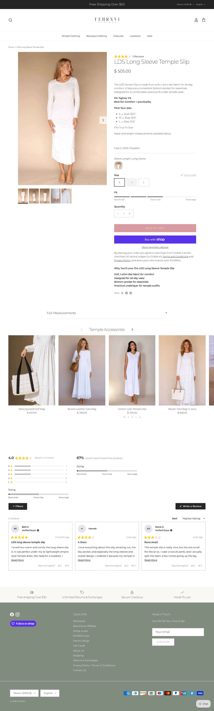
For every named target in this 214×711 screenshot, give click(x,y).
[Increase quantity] (130, 213)
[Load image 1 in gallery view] (62, 118)
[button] (155, 56)
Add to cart (155, 228)
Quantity (119, 206)
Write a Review (194, 507)
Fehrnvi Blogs (81, 640)
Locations (135, 36)
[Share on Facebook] (126, 293)
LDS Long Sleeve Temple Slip (30, 47)
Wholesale (79, 621)
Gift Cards (79, 645)
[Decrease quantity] (117, 213)
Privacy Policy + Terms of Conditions (94, 665)
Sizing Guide (80, 630)
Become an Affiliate (84, 626)
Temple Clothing (71, 36)
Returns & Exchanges (85, 660)
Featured (118, 36)
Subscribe (163, 642)
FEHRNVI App (81, 635)
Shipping (78, 655)
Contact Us (79, 670)
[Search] (10, 20)
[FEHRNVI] (107, 20)
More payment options (155, 247)
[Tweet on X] (122, 293)
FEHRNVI (21, 701)
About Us (78, 650)
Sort (175, 518)
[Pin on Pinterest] (130, 293)
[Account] (195, 20)
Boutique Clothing (96, 36)
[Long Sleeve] (118, 165)
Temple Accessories (107, 329)
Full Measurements (61, 313)
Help (149, 36)
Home (11, 47)
